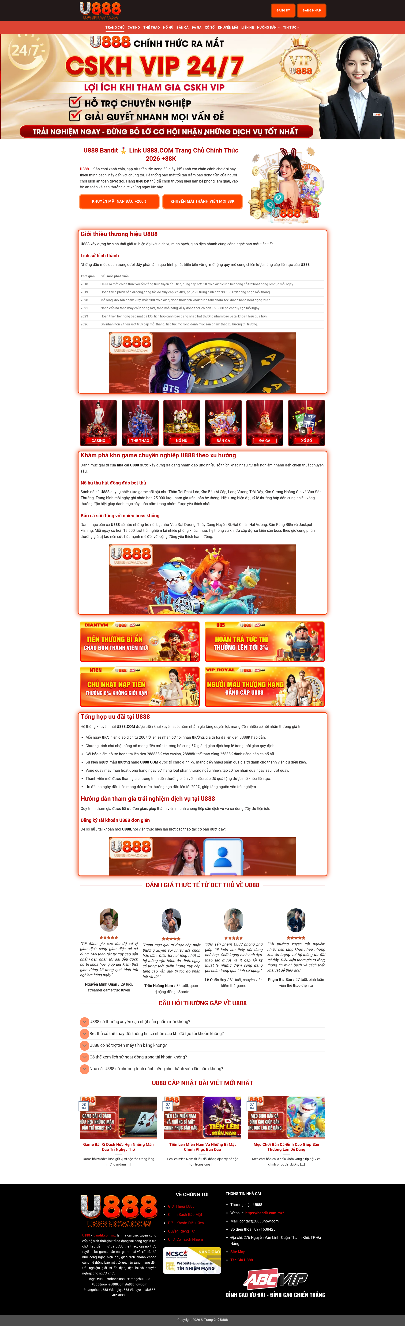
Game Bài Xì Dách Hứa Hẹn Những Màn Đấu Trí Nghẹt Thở (118, 1147)
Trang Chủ (114, 28)
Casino (134, 28)
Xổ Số (210, 28)
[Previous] (14, 86)
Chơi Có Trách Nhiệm (185, 1239)
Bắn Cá (182, 28)
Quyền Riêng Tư (181, 1231)
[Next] (391, 86)
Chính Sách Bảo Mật (185, 1214)
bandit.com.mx (105, 1235)
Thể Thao (151, 28)
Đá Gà (196, 28)
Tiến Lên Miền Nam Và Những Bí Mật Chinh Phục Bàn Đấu (202, 1147)
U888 (86, 1235)
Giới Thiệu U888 (181, 1206)
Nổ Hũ (168, 28)
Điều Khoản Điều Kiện (186, 1223)
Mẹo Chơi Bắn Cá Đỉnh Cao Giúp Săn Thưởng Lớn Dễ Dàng (286, 1147)
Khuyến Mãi (228, 28)
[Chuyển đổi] (84, 1022)
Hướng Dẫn (267, 28)
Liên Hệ (247, 28)
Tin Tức (289, 28)
